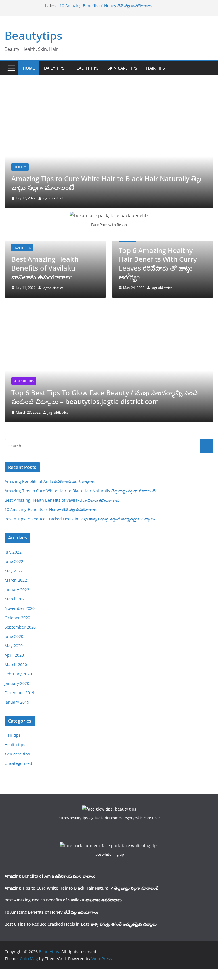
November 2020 (20, 608)
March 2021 (16, 599)
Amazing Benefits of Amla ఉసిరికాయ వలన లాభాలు (50, 481)
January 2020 (17, 683)
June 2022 (14, 561)
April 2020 (14, 655)
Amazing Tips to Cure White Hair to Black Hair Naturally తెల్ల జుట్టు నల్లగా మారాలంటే (106, 183)
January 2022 (17, 589)
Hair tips (155, 68)
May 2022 (14, 571)
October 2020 (17, 617)
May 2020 (14, 645)
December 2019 (19, 692)
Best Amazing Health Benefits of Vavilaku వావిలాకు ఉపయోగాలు (45, 267)
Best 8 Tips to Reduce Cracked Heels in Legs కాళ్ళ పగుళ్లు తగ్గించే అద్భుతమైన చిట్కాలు (80, 519)
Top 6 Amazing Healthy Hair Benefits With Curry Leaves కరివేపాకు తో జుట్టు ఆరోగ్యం (158, 264)
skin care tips (122, 68)
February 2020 (18, 674)
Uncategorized (18, 763)
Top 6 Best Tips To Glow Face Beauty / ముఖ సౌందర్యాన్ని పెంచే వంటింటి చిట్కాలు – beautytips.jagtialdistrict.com (104, 397)
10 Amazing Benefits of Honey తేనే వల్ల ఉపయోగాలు (106, 5)
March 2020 (16, 664)
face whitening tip (109, 854)
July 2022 (13, 552)
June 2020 (14, 636)
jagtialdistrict (53, 198)
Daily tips (54, 68)
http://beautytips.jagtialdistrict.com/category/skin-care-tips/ (109, 817)
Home (29, 68)
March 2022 (16, 580)
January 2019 (17, 702)
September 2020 (20, 627)
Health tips (86, 68)
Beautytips (33, 35)
